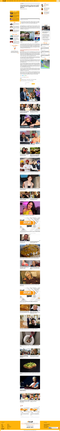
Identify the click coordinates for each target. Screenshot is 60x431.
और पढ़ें (18, 53)
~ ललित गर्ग (45, 6)
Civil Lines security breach (30, 80)
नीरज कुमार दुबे (21, 19)
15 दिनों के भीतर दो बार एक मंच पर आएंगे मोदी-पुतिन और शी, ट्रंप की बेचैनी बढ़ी (46, 13)
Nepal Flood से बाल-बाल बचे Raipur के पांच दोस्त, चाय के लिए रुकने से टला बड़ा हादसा (25, 414)
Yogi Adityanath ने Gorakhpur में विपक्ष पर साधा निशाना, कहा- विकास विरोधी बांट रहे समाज (34, 414)
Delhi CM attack (29, 79)
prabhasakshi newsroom (23, 79)
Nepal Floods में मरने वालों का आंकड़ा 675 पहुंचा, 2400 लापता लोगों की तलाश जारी (45, 48)
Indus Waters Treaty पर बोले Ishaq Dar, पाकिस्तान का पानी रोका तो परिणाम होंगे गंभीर (45, 52)
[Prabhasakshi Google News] (39, 19)
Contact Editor (45, 427)
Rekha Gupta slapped (33, 79)
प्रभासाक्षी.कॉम (22, 423)
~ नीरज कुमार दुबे (45, 10)
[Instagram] (30, 427)
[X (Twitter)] (38, 12)
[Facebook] (38, 11)
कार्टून (2, 427)
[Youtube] (31, 427)
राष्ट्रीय (22, 3)
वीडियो (2, 425)
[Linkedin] (29, 427)
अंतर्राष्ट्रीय (49, 53)
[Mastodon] (33, 427)
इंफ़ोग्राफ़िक (3, 426)
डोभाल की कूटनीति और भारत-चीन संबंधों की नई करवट (46, 5)
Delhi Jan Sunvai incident (24, 80)
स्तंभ (45, 3)
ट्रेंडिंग (14, 22)
